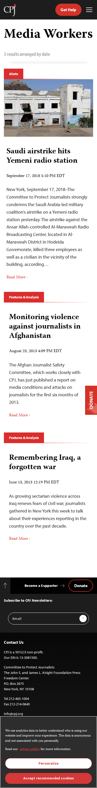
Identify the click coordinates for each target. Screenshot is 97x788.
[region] (48, 752)
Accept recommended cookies (48, 778)
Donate (80, 585)
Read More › (17, 277)
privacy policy (30, 749)
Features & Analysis (24, 297)
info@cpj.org (13, 713)
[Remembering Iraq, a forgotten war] (48, 495)
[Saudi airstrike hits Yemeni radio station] (48, 108)
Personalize (48, 763)
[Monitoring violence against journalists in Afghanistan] (48, 364)
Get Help (68, 9)
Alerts (13, 73)
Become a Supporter (41, 585)
